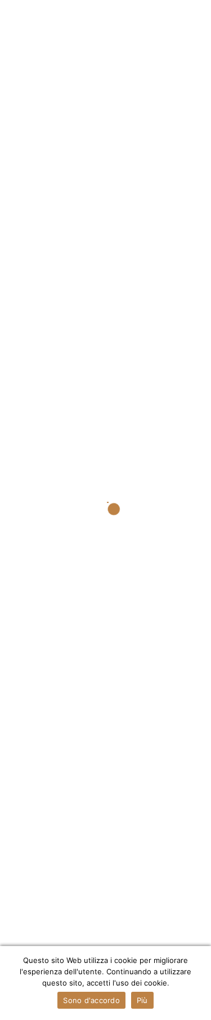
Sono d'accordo (91, 1000)
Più (142, 1000)
